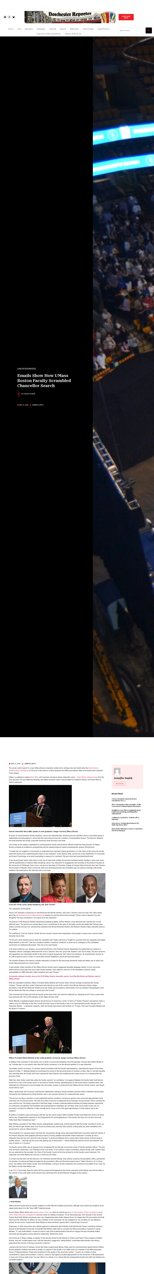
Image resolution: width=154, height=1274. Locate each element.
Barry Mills (34, 777)
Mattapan (41, 29)
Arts (19, 29)
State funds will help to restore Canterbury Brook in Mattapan (127, 830)
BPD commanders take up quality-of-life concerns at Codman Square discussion (126, 805)
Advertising (88, 29)
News (10, 29)
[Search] (149, 30)
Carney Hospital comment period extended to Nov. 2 (124, 800)
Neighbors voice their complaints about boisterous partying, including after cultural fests (126, 812)
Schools (52, 29)
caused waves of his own (42, 1212)
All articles (120, 784)
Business (29, 29)
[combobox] (132, 30)
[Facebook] (5, 17)
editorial (16, 1170)
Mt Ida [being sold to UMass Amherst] (30, 915)
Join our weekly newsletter (49, 34)
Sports (63, 29)
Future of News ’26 (73, 34)
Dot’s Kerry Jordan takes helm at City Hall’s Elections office (125, 824)
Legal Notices (103, 29)
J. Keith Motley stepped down (86, 777)
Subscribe (74, 29)
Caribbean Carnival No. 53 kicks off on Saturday (125, 818)
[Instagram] (9, 17)
